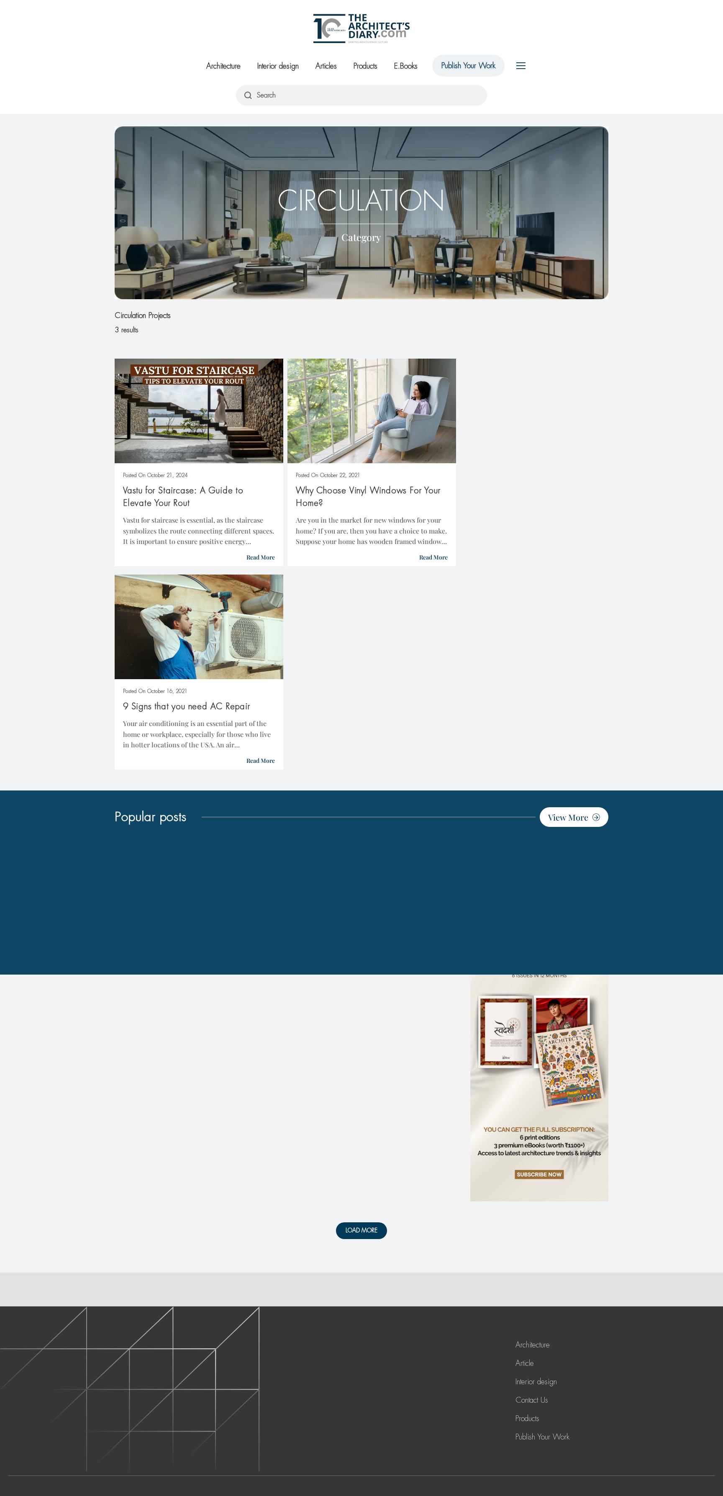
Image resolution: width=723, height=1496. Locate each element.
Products (365, 66)
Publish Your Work (468, 65)
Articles (326, 66)
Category (361, 236)
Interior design (278, 66)
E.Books (406, 66)
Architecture (223, 66)
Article (524, 1363)
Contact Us (531, 1400)
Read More (260, 557)
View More (568, 817)
